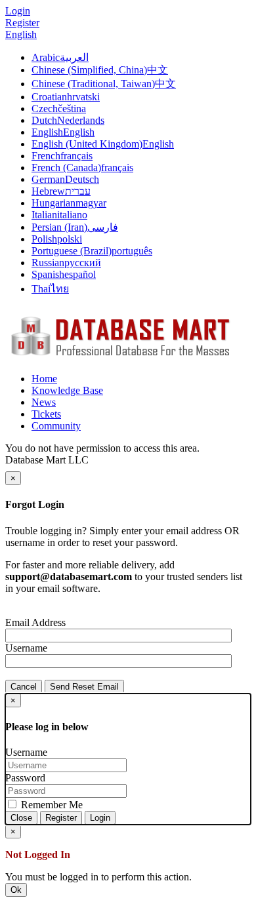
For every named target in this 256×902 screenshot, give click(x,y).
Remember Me (50, 804)
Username (26, 648)
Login (100, 818)
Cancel (24, 687)
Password (25, 777)
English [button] (21, 34)
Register (22, 22)
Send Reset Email (84, 687)
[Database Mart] (120, 356)
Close (21, 818)
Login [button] (17, 10)
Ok (16, 890)
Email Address (35, 622)
